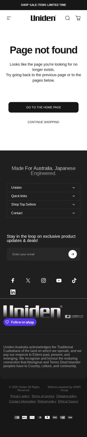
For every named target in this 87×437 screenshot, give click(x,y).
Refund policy (47, 401)
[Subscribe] (72, 254)
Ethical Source (68, 401)
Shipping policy (66, 396)
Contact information (22, 401)
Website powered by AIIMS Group (64, 388)
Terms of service (42, 396)
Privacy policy (20, 396)
